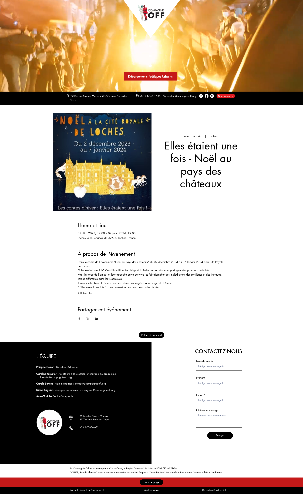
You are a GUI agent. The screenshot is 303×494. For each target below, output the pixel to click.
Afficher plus (85, 293)
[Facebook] (206, 96)
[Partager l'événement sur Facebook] (79, 319)
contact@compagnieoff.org (181, 96)
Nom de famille (204, 361)
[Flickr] (212, 96)
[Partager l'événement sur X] (88, 319)
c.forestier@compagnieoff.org (55, 377)
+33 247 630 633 (89, 427)
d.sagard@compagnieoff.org (98, 390)
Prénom (200, 377)
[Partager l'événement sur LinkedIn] (96, 319)
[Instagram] (201, 96)
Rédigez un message (207, 410)
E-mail (199, 395)
